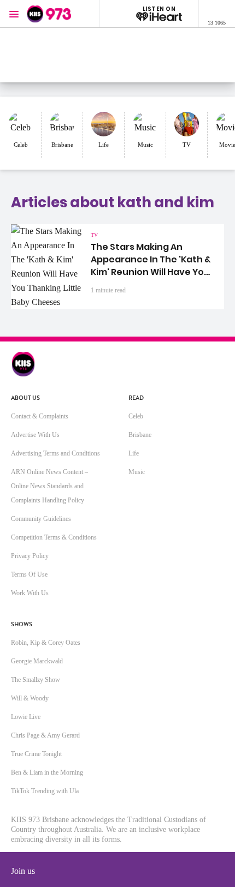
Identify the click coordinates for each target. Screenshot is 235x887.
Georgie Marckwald (37, 661)
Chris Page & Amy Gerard (45, 735)
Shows (21, 624)
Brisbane (139, 435)
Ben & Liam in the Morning (47, 772)
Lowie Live (25, 717)
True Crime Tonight (36, 754)
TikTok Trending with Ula (45, 791)
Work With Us (30, 593)
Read (136, 398)
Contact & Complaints (39, 416)
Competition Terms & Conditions (54, 537)
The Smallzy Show (35, 680)
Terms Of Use (29, 574)
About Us (25, 398)
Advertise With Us (35, 435)
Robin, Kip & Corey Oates (45, 642)
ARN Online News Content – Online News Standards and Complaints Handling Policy (49, 486)
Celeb (135, 416)
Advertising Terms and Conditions (55, 453)
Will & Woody (30, 698)
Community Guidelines (41, 519)
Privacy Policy (30, 556)
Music (136, 472)
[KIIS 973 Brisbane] (49, 14)
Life (133, 453)
